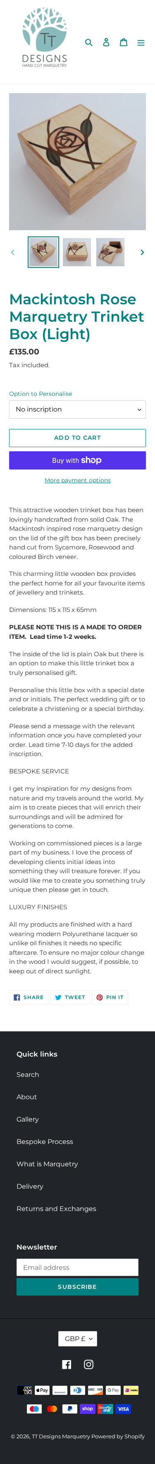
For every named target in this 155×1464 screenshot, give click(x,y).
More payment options (78, 480)
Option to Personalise (40, 393)
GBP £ (75, 1339)
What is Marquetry (47, 1164)
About (27, 1097)
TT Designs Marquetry (61, 1436)
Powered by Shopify (118, 1436)
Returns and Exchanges (56, 1209)
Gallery (28, 1119)
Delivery (30, 1186)
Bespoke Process (45, 1142)
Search (28, 1075)
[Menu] (141, 42)
